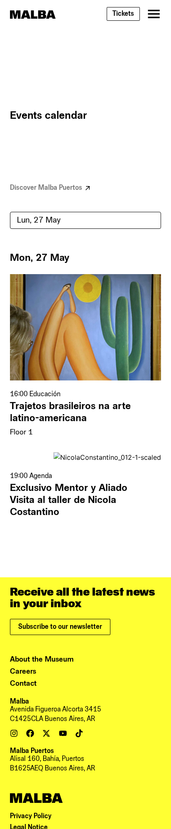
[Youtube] (63, 733)
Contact (23, 683)
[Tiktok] (79, 733)
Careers (23, 671)
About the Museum (42, 659)
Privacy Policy (30, 816)
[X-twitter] (46, 733)
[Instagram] (14, 733)
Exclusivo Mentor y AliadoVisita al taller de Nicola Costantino (68, 500)
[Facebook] (30, 733)
